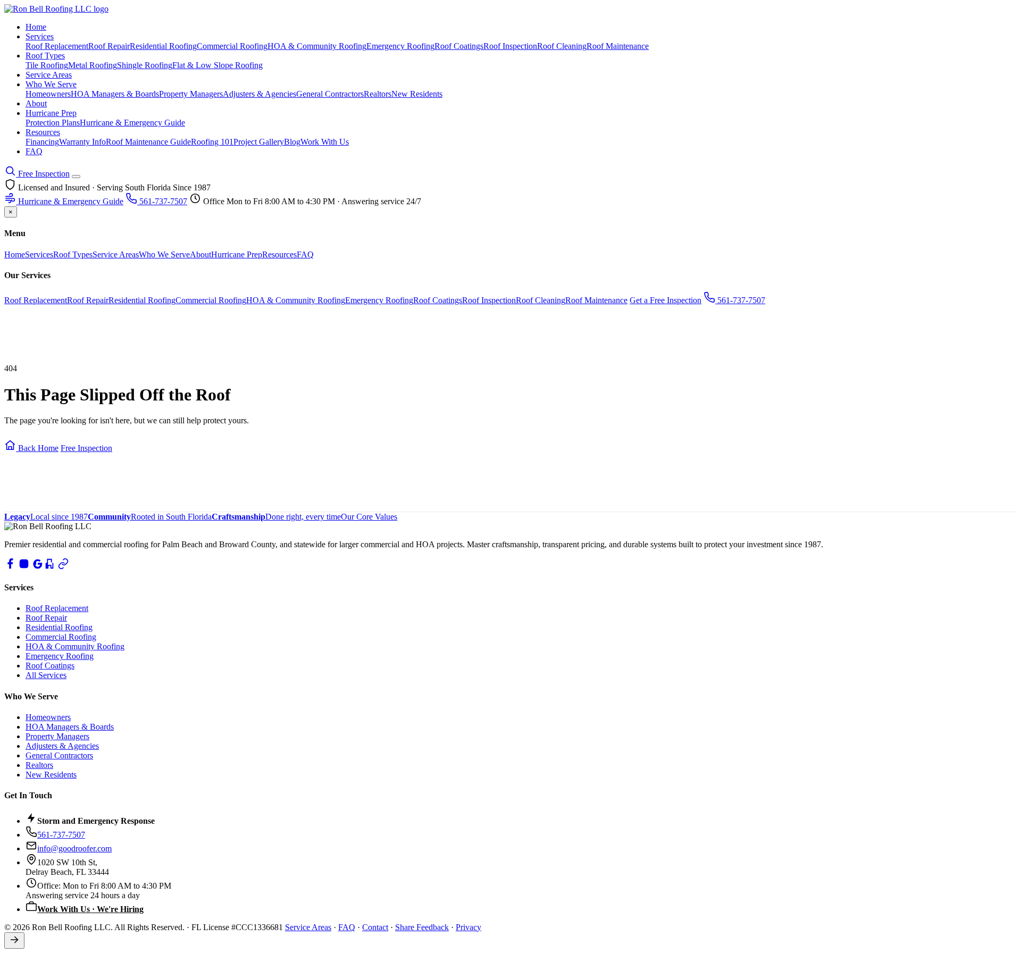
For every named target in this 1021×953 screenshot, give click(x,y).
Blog (292, 141)
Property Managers (191, 93)
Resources (43, 132)
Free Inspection (43, 173)
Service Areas (49, 74)
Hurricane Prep (51, 113)
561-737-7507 (162, 201)
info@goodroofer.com (74, 848)
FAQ (34, 151)
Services (40, 36)
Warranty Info (82, 141)
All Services (46, 675)
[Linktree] (63, 566)
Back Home (37, 448)
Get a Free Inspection (665, 300)
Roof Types (45, 55)
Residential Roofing (163, 46)
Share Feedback (422, 927)
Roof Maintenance (618, 46)
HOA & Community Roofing (316, 46)
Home (36, 26)
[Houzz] (49, 566)
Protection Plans (53, 122)
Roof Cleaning (562, 46)
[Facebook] (10, 566)
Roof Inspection (510, 46)
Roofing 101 (212, 141)
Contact (375, 927)
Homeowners (48, 93)
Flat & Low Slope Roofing (217, 65)
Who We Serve (51, 84)
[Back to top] (14, 940)
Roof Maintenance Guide (148, 141)
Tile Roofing (47, 65)
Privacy (468, 927)
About (36, 103)
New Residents (416, 93)
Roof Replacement (57, 46)
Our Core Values (369, 516)
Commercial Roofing (232, 46)
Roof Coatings (458, 46)
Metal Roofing (92, 65)
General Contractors (330, 93)
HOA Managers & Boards (115, 93)
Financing (42, 141)
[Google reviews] (38, 566)
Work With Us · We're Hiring (90, 909)
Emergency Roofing (400, 46)
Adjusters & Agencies (259, 93)
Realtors (377, 93)
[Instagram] (24, 566)
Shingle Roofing (144, 65)
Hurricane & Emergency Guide (132, 122)
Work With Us (324, 141)
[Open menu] (76, 176)
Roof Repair (109, 46)
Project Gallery (258, 141)
